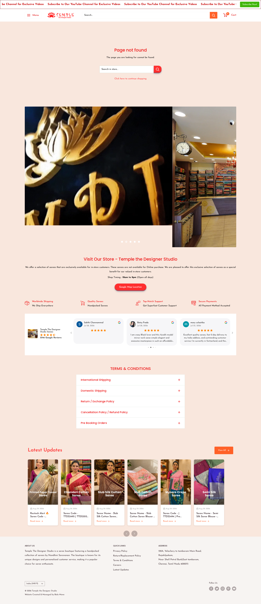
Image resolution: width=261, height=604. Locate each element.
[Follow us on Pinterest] (228, 589)
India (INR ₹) (32, 584)
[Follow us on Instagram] (223, 589)
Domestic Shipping (93, 391)
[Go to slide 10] (154, 347)
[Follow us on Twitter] (217, 589)
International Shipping (96, 380)
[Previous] (127, 534)
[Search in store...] (157, 69)
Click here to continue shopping (130, 79)
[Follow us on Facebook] (211, 589)
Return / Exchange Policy (97, 401)
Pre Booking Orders (94, 423)
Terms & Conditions (123, 560)
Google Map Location (130, 287)
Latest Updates (121, 570)
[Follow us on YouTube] (234, 589)
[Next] (134, 534)
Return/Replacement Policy (127, 556)
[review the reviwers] (172, 323)
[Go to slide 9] (151, 347)
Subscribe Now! (249, 4)
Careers (117, 565)
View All (222, 450)
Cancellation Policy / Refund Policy (104, 412)
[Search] (213, 15)
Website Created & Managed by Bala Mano (44, 595)
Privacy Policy (120, 551)
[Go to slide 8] (149, 347)
